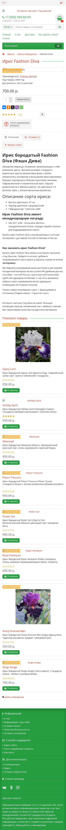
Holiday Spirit (10, 405)
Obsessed (8, 441)
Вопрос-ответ (15, 144)
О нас (18, 34)
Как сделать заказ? (48, 34)
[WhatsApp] (21, 107)
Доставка (30, 34)
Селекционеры (12, 764)
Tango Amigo (9, 667)
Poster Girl (8, 516)
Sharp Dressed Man (13, 631)
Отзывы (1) (34, 137)
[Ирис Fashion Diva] (33, 69)
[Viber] (17, 107)
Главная (6, 34)
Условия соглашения (15, 733)
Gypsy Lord (9, 369)
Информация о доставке (17, 722)
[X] (13, 107)
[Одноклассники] (8, 107)
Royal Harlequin (11, 555)
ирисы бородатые (14, 696)
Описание (13, 137)
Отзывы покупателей (15, 771)
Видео (7, 768)
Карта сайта (10, 745)
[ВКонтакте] (4, 107)
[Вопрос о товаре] (42, 114)
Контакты (9, 752)
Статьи (6, 38)
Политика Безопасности (16, 729)
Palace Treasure (11, 477)
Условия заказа (12, 725)
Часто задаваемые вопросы (18, 748)
